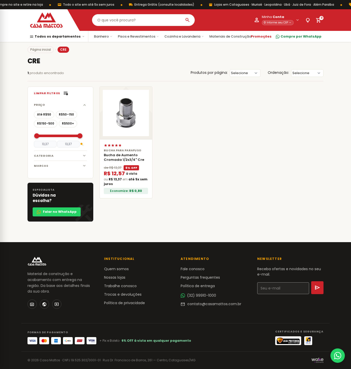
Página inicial (40, 49)
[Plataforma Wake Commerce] (317, 360)
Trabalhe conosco (120, 285)
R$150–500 (45, 123)
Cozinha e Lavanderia (184, 36)
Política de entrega (198, 285)
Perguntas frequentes (200, 277)
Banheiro (103, 36)
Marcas (41, 166)
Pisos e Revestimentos (138, 36)
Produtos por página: (209, 72)
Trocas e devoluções (123, 294)
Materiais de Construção (232, 36)
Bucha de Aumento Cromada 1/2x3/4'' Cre (124, 157)
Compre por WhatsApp (301, 36)
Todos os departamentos (57, 36)
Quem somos (116, 268)
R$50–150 (66, 114)
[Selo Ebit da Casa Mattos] (308, 340)
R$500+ (68, 123)
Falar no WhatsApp (60, 211)
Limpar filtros (47, 93)
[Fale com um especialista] (337, 355)
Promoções (261, 36)
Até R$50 (44, 114)
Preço (39, 105)
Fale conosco (193, 268)
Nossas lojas (114, 277)
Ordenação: (278, 72)
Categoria (44, 156)
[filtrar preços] (81, 144)
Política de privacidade (124, 302)
